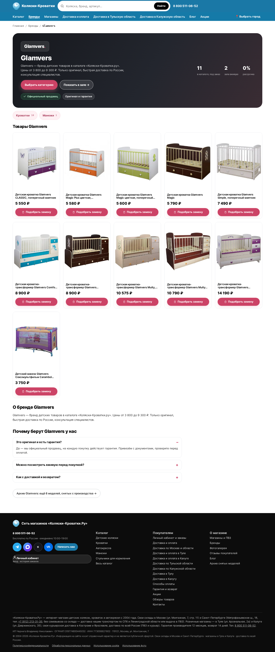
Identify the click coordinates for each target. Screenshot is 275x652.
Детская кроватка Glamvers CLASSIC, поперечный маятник (35, 196)
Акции (204, 16)
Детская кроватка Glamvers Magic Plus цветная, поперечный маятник (83, 196)
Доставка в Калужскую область (162, 16)
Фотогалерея (218, 548)
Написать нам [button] (66, 546)
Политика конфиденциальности (31, 645)
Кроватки (25, 115)
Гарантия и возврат (165, 589)
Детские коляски (107, 537)
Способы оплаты (164, 583)
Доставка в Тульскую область (114, 16)
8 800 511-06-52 (185, 6)
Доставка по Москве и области (173, 548)
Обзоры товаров (163, 599)
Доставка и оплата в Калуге (171, 558)
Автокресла (103, 548)
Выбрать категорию (39, 84)
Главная (18, 25)
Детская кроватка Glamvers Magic (185, 196)
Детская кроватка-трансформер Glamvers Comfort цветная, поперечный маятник (36, 286)
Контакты (159, 604)
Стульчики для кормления (113, 558)
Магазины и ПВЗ (220, 537)
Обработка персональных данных (71, 645)
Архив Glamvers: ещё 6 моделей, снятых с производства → (57, 493)
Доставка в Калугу (165, 578)
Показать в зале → (76, 84)
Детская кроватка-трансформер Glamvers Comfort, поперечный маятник (86, 286)
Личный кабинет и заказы (169, 537)
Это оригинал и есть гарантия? (39, 442)
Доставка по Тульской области (173, 563)
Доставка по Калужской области (174, 568)
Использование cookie (106, 645)
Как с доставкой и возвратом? (38, 477)
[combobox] (109, 6)
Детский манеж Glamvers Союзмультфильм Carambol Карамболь (33, 375)
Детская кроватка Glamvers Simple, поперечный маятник (236, 196)
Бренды (34, 16)
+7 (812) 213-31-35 (30, 621)
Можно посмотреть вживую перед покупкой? (50, 465)
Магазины (51, 16)
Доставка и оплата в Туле (169, 553)
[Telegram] (17, 547)
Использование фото (134, 645)
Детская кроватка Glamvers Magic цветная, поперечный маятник (134, 196)
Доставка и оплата (76, 16)
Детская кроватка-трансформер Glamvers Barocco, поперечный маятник (238, 286)
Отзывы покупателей (223, 553)
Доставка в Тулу (163, 573)
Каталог (18, 16)
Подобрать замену (38, 212)
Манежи (50, 115)
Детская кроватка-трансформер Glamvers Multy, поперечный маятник (135, 286)
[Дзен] (38, 547)
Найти (161, 5)
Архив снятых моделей (225, 563)
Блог (192, 16)
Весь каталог (104, 563)
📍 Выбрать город (247, 16)
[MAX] (27, 547)
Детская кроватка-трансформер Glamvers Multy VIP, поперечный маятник (186, 286)
